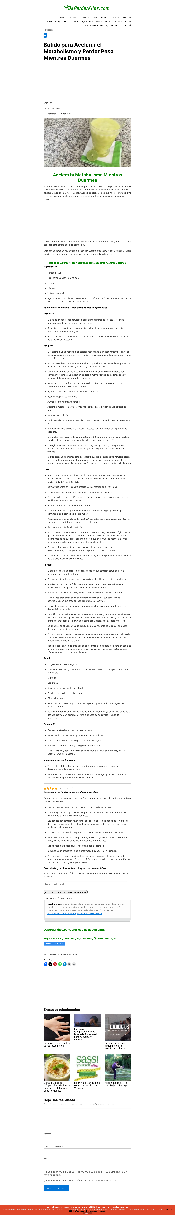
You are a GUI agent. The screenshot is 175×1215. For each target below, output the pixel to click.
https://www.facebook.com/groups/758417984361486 (74, 913)
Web (46, 1159)
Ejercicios (127, 17)
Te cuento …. (116, 25)
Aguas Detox (87, 21)
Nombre (48, 1134)
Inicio (62, 17)
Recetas (118, 21)
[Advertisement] (87, 81)
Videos (128, 21)
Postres (108, 21)
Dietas (99, 21)
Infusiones (115, 17)
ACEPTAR (87, 1213)
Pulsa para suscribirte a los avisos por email (66, 892)
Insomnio (74, 21)
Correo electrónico (55, 1146)
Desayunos (73, 17)
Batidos (104, 17)
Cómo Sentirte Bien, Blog (96, 25)
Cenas (95, 17)
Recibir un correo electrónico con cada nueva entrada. (81, 1180)
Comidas (85, 17)
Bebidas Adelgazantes (57, 21)
